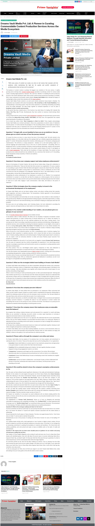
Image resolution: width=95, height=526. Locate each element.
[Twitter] (2, 85)
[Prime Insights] (30, 7)
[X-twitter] (88, 518)
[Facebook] (2, 82)
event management (15, 150)
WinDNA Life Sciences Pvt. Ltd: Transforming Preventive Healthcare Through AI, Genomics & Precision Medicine (83, 84)
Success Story (45, 13)
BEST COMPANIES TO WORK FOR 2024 (11, 16)
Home (5, 13)
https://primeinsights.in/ (57, 524)
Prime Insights (7, 32)
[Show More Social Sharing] (30, 36)
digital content (36, 251)
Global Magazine (68, 7)
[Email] (2, 95)
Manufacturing (70, 13)
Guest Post (86, 13)
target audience (36, 99)
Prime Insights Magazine (6, 509)
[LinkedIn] (2, 88)
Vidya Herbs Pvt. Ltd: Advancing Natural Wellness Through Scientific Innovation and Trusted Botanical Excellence (10, 489)
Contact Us (52, 504)
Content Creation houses (28, 91)
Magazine (11, 13)
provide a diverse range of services (19, 214)
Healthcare (54, 13)
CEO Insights (18, 13)
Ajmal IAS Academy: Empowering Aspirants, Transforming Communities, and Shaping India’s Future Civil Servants (30, 489)
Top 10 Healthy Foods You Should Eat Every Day (20, 1)
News (39, 13)
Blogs (32, 13)
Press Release (78, 13)
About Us (75, 504)
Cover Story (25, 13)
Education (61, 13)
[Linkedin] (81, 518)
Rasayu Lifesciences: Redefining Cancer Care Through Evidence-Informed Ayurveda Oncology (51, 488)
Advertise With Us (85, 504)
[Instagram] (85, 518)
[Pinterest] (2, 92)
